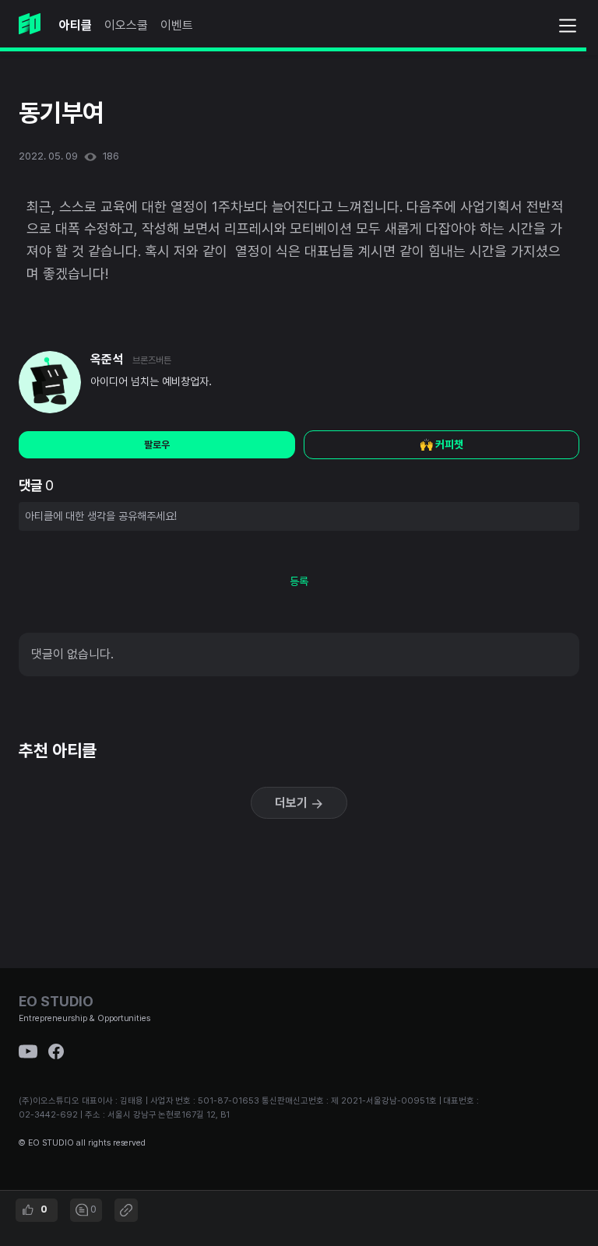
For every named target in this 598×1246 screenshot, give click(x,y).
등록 (299, 581)
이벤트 (176, 25)
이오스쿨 (126, 25)
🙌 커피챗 (441, 444)
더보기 (293, 802)
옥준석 (106, 359)
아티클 (75, 25)
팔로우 (157, 445)
